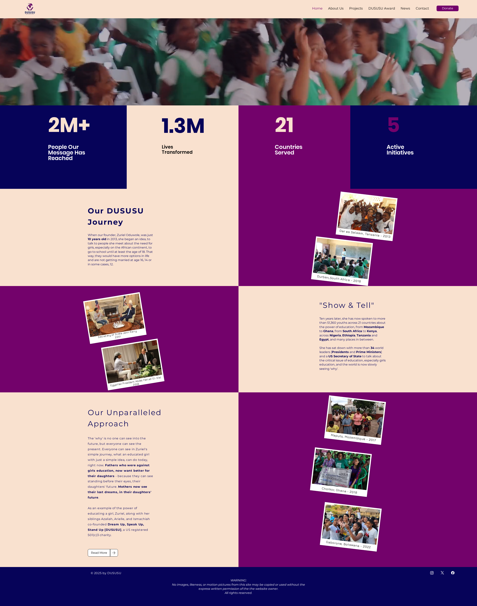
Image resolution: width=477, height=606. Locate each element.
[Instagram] (432, 573)
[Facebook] (453, 573)
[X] (442, 573)
